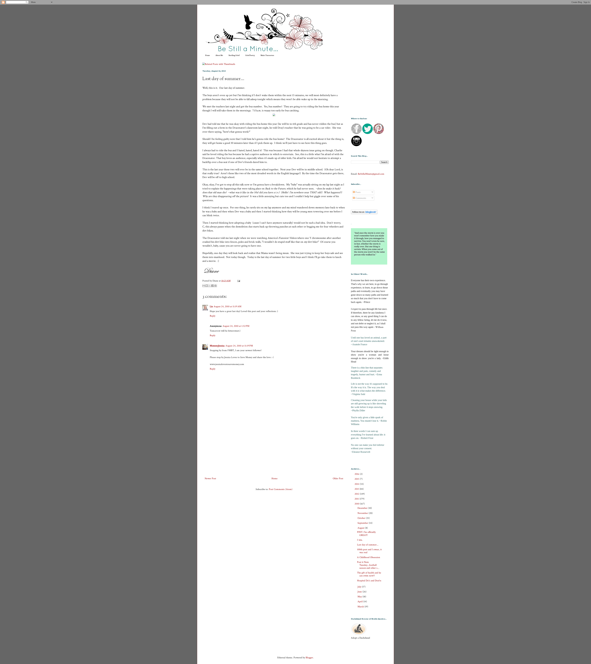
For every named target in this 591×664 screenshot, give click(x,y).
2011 (357, 498)
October (362, 518)
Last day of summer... (223, 79)
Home (207, 55)
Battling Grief (234, 55)
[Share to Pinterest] (215, 285)
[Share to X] (209, 285)
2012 (357, 494)
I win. (360, 540)
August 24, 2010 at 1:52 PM (236, 326)
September (363, 523)
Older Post (338, 478)
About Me (219, 55)
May (360, 596)
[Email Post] (238, 280)
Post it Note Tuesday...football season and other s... (368, 565)
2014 (357, 484)
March (361, 606)
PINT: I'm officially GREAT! (366, 533)
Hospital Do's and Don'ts (369, 580)
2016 (357, 474)
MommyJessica (217, 345)
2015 (357, 479)
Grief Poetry (250, 55)
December (363, 508)
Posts (358, 192)
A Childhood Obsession (368, 557)
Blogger (309, 657)
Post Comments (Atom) (280, 489)
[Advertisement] (274, 446)
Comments (360, 198)
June (360, 591)
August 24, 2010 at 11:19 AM (227, 306)
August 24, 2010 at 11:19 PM (239, 345)
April (360, 601)
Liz (211, 306)
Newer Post (210, 478)
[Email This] (203, 285)
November (363, 513)
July (360, 586)
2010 (357, 503)
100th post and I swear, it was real (369, 551)
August (361, 528)
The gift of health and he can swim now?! (369, 574)
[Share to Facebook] (212, 285)
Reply (212, 316)
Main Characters (267, 55)
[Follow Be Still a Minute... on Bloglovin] (364, 213)
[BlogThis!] (206, 285)
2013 (357, 489)
